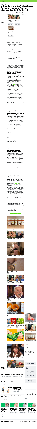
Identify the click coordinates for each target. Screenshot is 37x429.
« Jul (26, 399)
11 (27, 393)
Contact (35, 421)
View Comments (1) (15, 213)
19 (29, 394)
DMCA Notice (25, 421)
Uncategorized (4, 4)
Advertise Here (29, 421)
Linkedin (14, 84)
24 (26, 395)
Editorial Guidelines (22, 421)
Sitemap (33, 421)
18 (27, 394)
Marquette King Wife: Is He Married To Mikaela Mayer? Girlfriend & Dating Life (3, 368)
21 (32, 394)
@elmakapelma (17, 183)
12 (29, 393)
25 (27, 395)
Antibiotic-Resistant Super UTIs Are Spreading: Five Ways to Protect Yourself (30, 347)
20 (30, 394)
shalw (1, 384)
